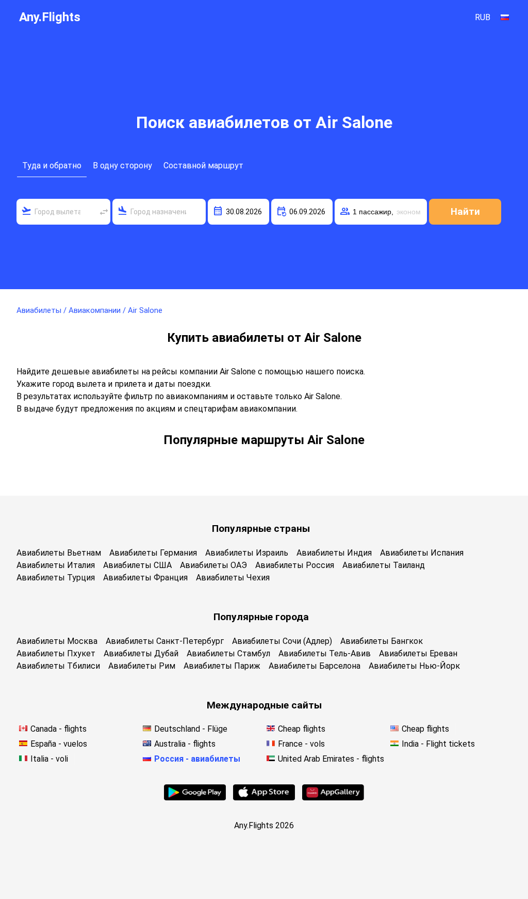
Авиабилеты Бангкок (381, 641)
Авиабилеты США (137, 565)
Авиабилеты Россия (294, 565)
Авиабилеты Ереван (418, 653)
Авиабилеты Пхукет (55, 653)
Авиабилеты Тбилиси (58, 666)
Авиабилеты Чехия (233, 577)
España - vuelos (58, 744)
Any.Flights (49, 17)
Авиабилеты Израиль (246, 553)
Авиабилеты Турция (55, 577)
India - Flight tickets (438, 744)
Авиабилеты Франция (145, 577)
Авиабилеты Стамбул (228, 653)
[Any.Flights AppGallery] (333, 797)
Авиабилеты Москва (56, 641)
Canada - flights (58, 729)
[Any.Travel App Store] (264, 797)
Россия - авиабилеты (197, 759)
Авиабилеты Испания (422, 553)
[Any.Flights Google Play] (194, 797)
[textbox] (63, 212)
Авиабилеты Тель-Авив (324, 653)
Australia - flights (185, 744)
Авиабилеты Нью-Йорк (414, 666)
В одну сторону (122, 165)
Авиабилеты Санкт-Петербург (165, 641)
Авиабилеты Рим (141, 666)
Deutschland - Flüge (190, 729)
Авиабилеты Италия (55, 565)
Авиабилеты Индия (334, 553)
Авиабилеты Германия (153, 553)
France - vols (301, 744)
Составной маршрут (203, 165)
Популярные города (261, 617)
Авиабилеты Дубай (141, 653)
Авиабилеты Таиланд (383, 565)
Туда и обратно (51, 165)
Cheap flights (301, 729)
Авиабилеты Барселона (314, 666)
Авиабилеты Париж (222, 666)
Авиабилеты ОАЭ (213, 565)
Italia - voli (49, 759)
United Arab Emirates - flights (331, 759)
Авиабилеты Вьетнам (58, 553)
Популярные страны (261, 528)
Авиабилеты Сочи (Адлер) (282, 641)
